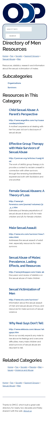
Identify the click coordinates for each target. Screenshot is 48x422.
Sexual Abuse (9, 59)
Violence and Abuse (24, 370)
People (32, 367)
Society (18, 56)
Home (5, 56)
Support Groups (31, 56)
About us (27, 411)
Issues (10, 370)
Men (19, 59)
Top (11, 56)
